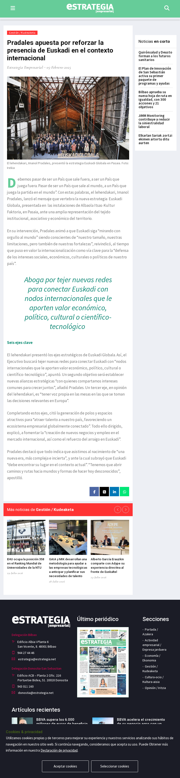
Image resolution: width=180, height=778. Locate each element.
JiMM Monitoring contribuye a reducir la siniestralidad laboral (154, 121)
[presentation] (117, 509)
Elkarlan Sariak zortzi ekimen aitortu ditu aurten (155, 139)
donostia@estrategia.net (35, 693)
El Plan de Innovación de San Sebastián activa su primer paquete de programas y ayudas (155, 76)
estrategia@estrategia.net (36, 659)
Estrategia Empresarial (25, 67)
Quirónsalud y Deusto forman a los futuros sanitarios (155, 56)
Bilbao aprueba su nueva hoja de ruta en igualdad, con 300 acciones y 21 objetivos (155, 99)
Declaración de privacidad (59, 750)
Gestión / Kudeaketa (22, 32)
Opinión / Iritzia (155, 688)
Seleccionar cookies (114, 766)
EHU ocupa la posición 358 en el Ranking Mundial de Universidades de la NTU (25, 563)
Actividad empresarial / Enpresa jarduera (154, 645)
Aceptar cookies (65, 766)
